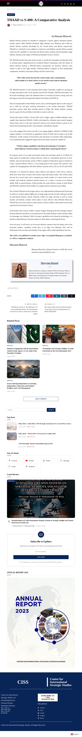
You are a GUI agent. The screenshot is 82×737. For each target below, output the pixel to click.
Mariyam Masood (13, 288)
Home (8, 9)
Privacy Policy (52, 562)
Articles (11, 14)
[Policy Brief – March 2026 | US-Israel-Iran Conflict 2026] (12, 436)
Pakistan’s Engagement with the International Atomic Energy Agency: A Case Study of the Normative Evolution (22, 351)
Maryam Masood (18, 245)
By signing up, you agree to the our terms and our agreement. (42, 562)
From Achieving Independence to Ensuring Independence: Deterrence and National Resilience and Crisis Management (21, 386)
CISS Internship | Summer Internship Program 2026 (35, 443)
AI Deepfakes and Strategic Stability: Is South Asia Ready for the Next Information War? (57, 350)
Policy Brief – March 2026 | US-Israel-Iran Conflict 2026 (37, 433)
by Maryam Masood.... (62, 36)
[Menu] (8, 3)
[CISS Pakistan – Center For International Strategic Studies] (41, 3)
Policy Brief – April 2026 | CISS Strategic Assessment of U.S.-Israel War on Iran (44, 423)
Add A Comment (41, 399)
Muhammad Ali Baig (29, 526)
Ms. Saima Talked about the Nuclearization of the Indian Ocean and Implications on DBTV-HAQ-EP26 (58, 309)
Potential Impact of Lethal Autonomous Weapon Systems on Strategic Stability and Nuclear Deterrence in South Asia (42, 522)
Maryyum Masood (18, 25)
